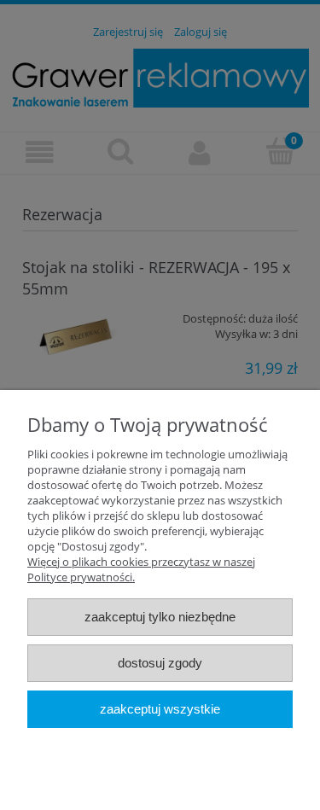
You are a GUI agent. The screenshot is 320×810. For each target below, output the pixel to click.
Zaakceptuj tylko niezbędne (160, 616)
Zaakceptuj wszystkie (160, 709)
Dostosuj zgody (160, 663)
